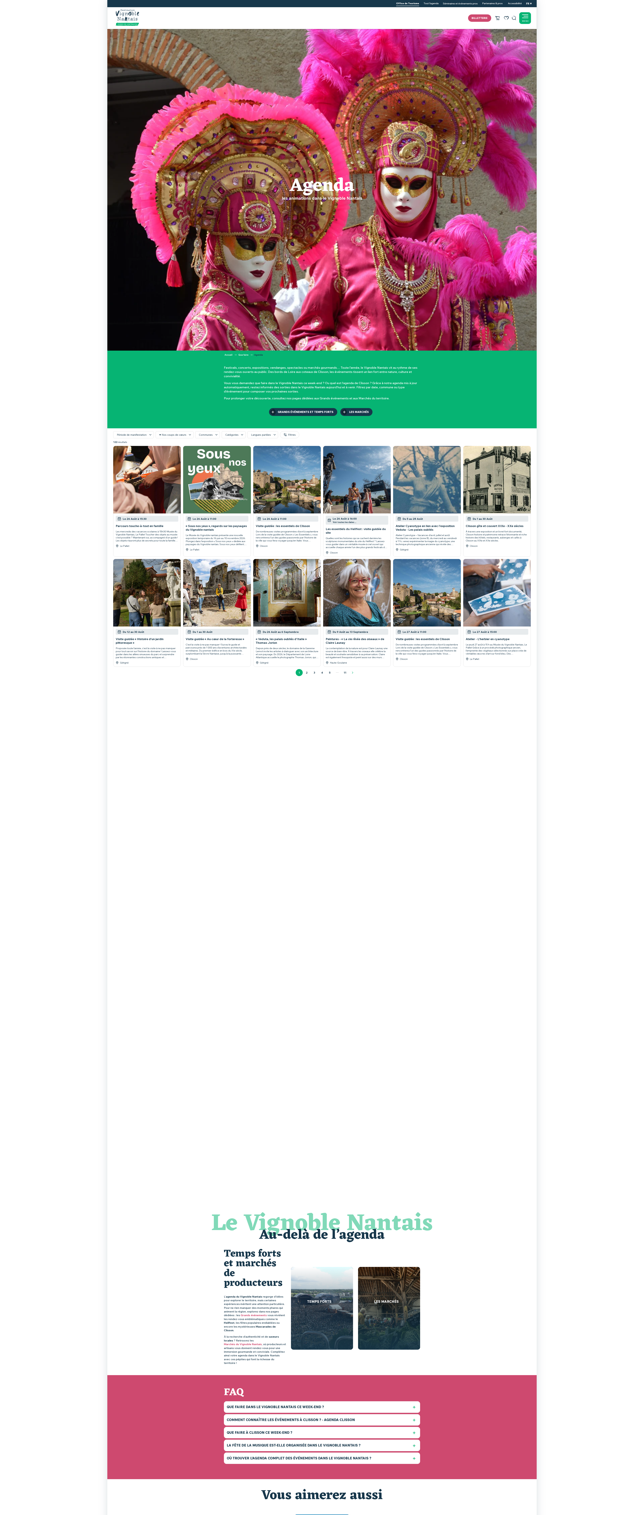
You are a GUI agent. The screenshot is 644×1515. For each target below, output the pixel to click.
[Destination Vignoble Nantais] (127, 17)
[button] (514, 18)
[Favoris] (506, 18)
